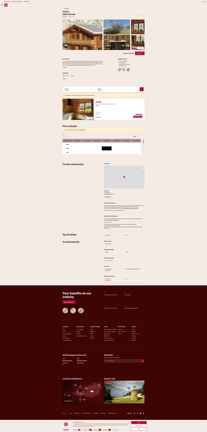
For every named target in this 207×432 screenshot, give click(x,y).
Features (64, 78)
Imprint (70, 413)
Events (106, 326)
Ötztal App (134, 336)
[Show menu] (2, 5)
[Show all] (78, 119)
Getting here (26, 1)
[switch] (90, 430)
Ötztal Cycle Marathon (108, 338)
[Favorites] (203, 1)
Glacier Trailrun (107, 336)
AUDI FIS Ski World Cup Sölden (110, 329)
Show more (65, 67)
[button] (124, 177)
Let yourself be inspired (67, 340)
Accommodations (79, 329)
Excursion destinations (67, 333)
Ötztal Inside (121, 326)
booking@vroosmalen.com (109, 194)
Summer (64, 331)
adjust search (82, 130)
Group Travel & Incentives (81, 336)
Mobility (91, 333)
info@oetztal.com (80, 362)
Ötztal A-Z (92, 338)
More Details (98, 117)
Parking (91, 336)
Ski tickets (78, 331)
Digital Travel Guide (121, 331)
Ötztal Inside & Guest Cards (17, 1)
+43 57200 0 (8, 1)
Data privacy (76, 413)
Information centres (135, 333)
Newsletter (134, 331)
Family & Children (66, 338)
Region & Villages (95, 326)
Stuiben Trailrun (107, 333)
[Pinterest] (143, 413)
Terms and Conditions (86, 413)
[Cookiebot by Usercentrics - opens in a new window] (66, 430)
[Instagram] (134, 413)
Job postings (102, 413)
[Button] (142, 361)
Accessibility (95, 413)
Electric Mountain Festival (109, 340)
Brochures (134, 338)
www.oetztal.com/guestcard (113, 220)
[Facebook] (137, 413)
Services (134, 326)
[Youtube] (140, 413)
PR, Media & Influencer (112, 413)
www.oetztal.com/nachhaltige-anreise (131, 208)
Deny (139, 428)
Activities (65, 326)
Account (119, 333)
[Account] (205, 1)
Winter (64, 329)
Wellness (64, 336)
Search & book (80, 326)
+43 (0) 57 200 (65, 362)
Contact (133, 329)
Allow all (139, 422)
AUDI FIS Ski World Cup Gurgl (109, 331)
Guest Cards (120, 329)
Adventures (78, 333)
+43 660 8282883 (107, 193)
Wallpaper (134, 340)
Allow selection (139, 425)
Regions (91, 329)
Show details (115, 429)
